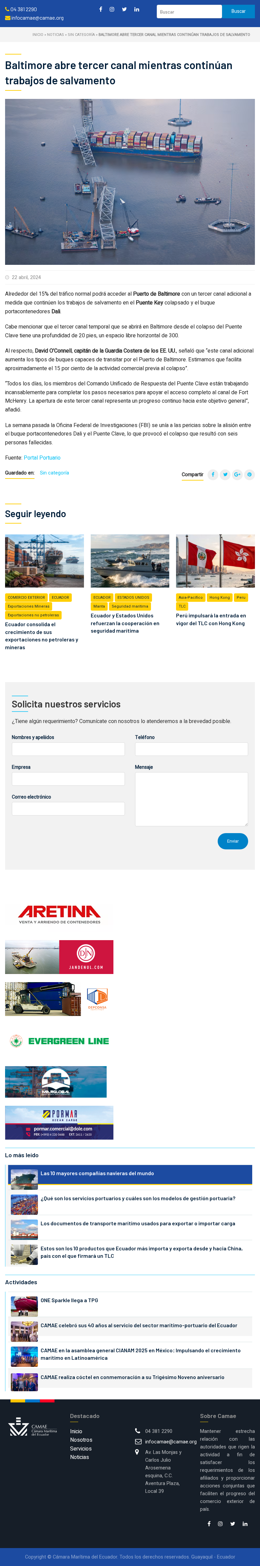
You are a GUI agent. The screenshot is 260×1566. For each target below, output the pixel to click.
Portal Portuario (42, 458)
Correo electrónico (31, 797)
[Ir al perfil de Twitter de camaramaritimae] (124, 9)
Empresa (21, 767)
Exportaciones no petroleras (33, 615)
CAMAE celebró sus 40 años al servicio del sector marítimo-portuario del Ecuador (139, 1325)
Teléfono (145, 737)
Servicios (81, 1449)
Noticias (55, 35)
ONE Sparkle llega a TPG (69, 1300)
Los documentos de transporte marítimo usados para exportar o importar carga (138, 1223)
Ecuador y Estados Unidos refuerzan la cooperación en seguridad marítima (125, 623)
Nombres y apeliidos (33, 737)
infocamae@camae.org (171, 1441)
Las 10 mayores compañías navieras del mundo (97, 1173)
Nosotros (81, 1440)
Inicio (37, 35)
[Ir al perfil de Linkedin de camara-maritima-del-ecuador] (136, 9)
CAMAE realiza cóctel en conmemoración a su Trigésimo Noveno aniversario (132, 1377)
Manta (99, 606)
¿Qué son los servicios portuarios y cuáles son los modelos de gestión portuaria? (138, 1198)
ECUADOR (60, 597)
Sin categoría (81, 35)
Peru (241, 597)
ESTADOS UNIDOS (133, 597)
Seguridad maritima (130, 606)
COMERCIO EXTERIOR (26, 597)
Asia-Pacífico (191, 597)
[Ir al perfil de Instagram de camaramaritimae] (112, 9)
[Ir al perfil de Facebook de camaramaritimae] (100, 9)
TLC (182, 606)
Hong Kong (220, 597)
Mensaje (144, 767)
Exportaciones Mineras (28, 606)
